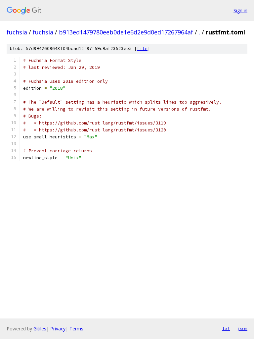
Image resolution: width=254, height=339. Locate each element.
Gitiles (39, 328)
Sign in (240, 10)
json (242, 328)
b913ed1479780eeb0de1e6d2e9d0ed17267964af (126, 32)
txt (226, 328)
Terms (76, 328)
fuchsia (17, 32)
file (142, 48)
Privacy (57, 328)
